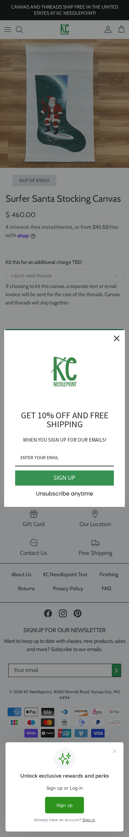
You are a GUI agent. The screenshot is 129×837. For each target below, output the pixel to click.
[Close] (116, 338)
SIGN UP (64, 477)
